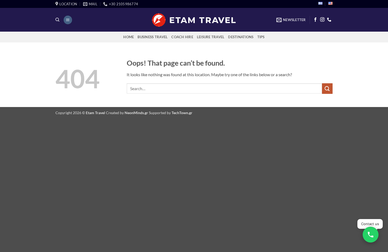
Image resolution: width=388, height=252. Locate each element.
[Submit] (327, 88)
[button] (68, 20)
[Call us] (329, 19)
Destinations (240, 37)
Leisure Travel (211, 37)
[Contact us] (370, 235)
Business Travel (153, 37)
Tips (261, 37)
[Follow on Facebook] (315, 19)
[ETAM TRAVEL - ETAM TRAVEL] (194, 20)
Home (128, 37)
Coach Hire (182, 37)
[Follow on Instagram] (322, 19)
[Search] (57, 20)
